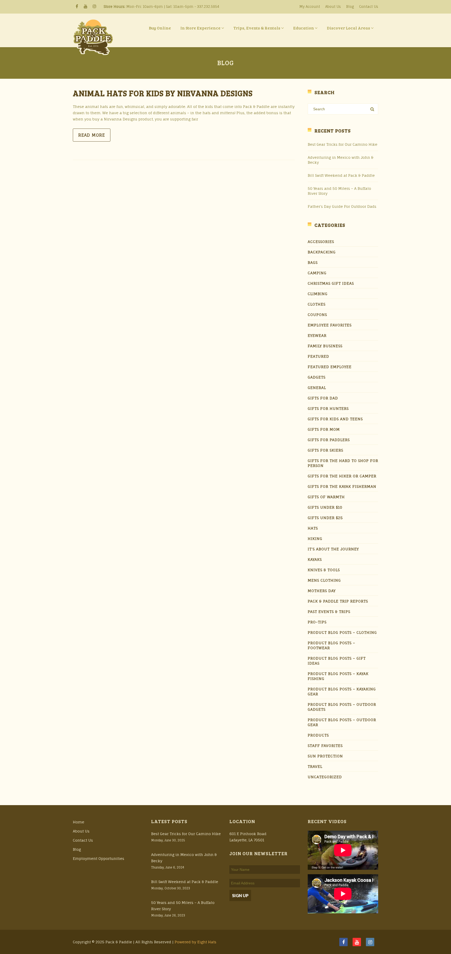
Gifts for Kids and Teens (335, 419)
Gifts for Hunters (328, 408)
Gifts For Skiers (325, 450)
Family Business (325, 346)
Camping (317, 273)
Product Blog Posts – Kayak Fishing (338, 676)
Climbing (318, 293)
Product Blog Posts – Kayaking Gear (342, 691)
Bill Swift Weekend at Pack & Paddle (341, 175)
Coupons (317, 314)
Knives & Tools (324, 570)
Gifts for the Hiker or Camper (342, 476)
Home (78, 822)
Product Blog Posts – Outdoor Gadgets (342, 707)
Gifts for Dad (323, 398)
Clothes (316, 304)
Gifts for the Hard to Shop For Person (343, 463)
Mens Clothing (324, 580)
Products (318, 735)
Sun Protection (325, 756)
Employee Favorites (330, 325)
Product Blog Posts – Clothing (342, 632)
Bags (313, 262)
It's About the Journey (333, 549)
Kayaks (315, 559)
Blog (350, 6)
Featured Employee (330, 366)
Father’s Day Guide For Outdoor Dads (342, 206)
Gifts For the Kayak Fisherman (342, 486)
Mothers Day (322, 590)
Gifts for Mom (324, 429)
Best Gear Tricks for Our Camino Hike (342, 144)
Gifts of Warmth (326, 497)
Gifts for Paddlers (329, 439)
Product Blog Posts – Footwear (331, 645)
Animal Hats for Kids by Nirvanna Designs (163, 93)
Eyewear (317, 335)
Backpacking (322, 252)
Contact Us (368, 6)
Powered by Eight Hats (195, 942)
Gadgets (316, 377)
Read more (91, 135)
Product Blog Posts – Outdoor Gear (342, 722)
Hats (313, 528)
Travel (315, 766)
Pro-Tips (317, 622)
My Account (309, 6)
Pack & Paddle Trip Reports (338, 601)
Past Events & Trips (329, 611)
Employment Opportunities (98, 858)
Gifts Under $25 (325, 517)
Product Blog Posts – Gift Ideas (337, 660)
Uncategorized (325, 777)
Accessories (321, 241)
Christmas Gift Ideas (331, 283)
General (317, 387)
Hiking (315, 538)
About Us (333, 6)
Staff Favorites (325, 745)
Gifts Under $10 (325, 507)
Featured (318, 356)
